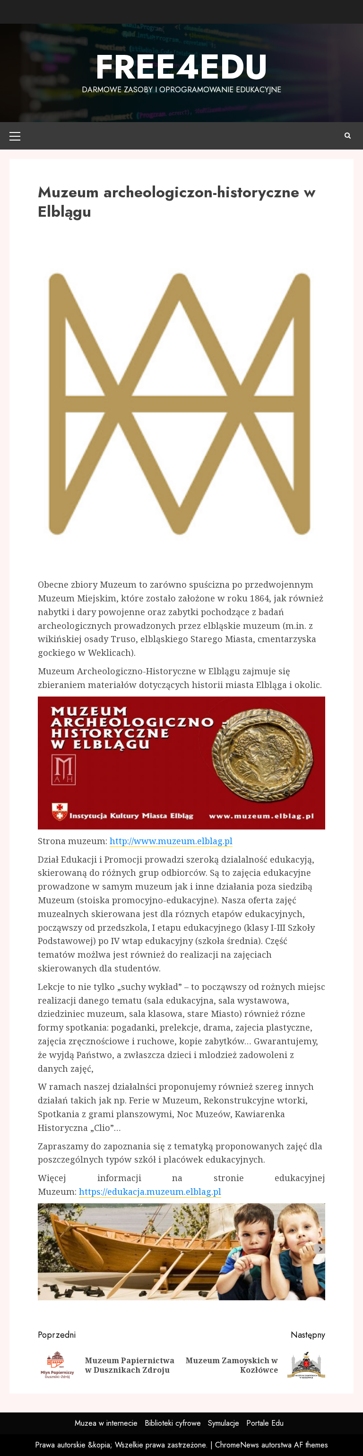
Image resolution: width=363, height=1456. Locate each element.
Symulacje (223, 1423)
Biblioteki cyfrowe (173, 1423)
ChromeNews (237, 1444)
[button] (14, 136)
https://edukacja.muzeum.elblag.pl (150, 1191)
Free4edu (181, 66)
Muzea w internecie (106, 1423)
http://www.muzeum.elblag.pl (171, 841)
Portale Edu (265, 1423)
